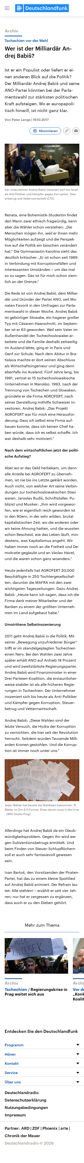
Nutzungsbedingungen (26, 1107)
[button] (7, 8)
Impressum (15, 1114)
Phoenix (51, 1128)
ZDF (37, 1128)
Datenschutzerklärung (25, 1100)
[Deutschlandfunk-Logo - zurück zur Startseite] (42, 8)
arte (65, 1128)
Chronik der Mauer (22, 1135)
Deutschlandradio (21, 1092)
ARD (26, 1128)
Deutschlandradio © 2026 (29, 1143)
